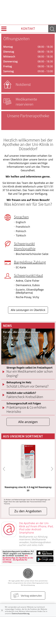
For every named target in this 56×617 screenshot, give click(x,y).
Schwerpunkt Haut (28, 275)
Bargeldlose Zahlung (30, 262)
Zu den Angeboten (28, 511)
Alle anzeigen (28, 422)
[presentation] (4, 469)
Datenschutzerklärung (20, 613)
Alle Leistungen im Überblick (28, 310)
